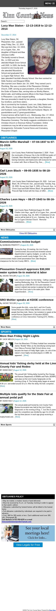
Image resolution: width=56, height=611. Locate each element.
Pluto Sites (52, 610)
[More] (47, 162)
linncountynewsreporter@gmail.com (16, 522)
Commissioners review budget (20, 241)
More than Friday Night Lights (19, 335)
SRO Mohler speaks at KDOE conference (27, 299)
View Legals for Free (28, 544)
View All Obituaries (28, 233)
